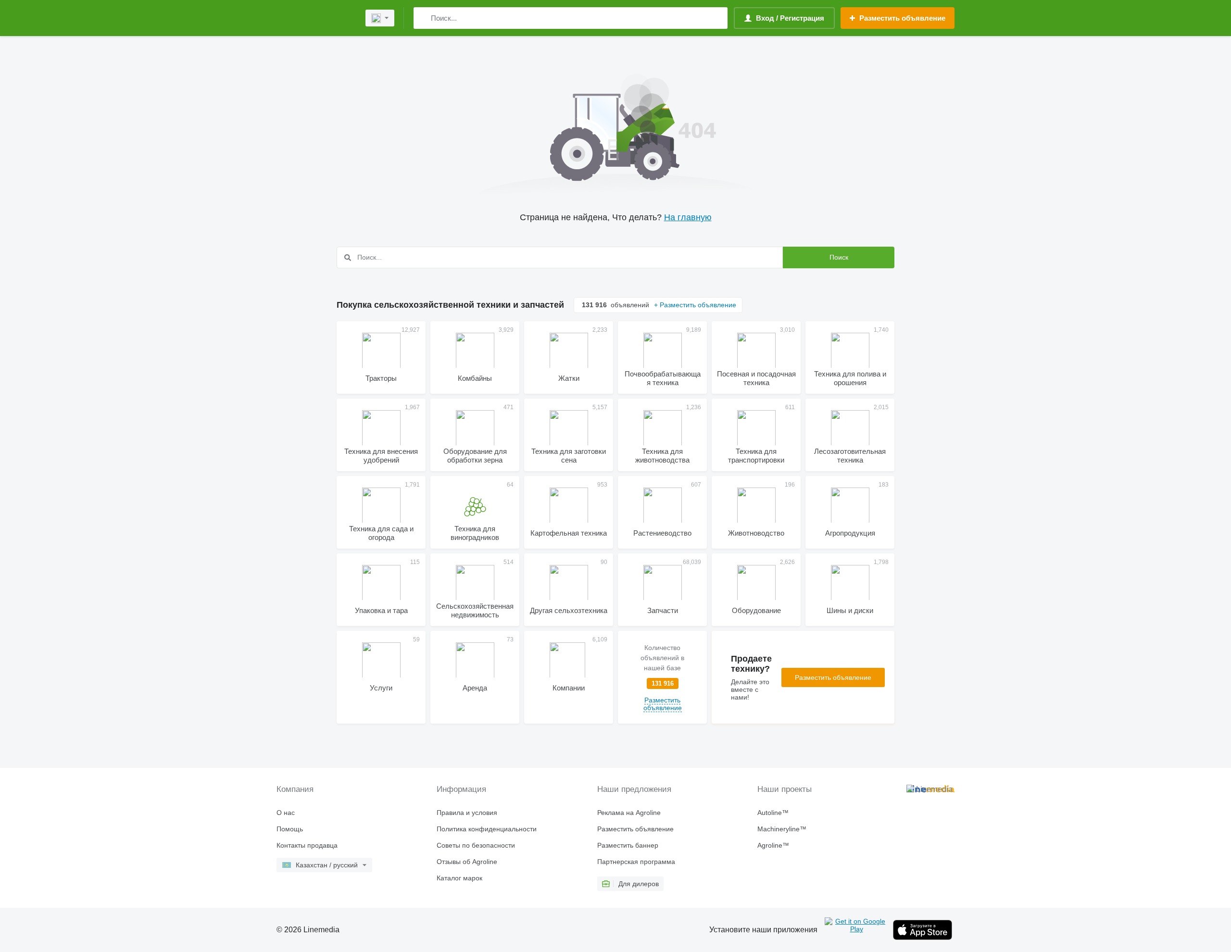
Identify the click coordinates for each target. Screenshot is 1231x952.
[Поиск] (423, 18)
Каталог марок (459, 878)
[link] (662, 677)
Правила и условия (467, 812)
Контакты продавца (307, 845)
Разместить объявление (833, 677)
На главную (688, 217)
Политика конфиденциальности (487, 829)
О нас (285, 812)
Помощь (289, 829)
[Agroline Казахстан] (314, 18)
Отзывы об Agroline (467, 861)
